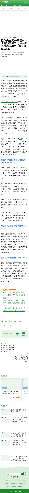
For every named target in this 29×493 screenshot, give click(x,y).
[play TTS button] (8, 76)
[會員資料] (24, 2)
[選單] (27, 2)
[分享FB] (3, 8)
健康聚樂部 (12, 483)
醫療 (20, 5)
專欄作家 (20, 486)
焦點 (2, 5)
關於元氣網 (5, 483)
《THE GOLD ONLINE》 (9, 102)
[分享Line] (11, 8)
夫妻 (20, 88)
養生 (7, 5)
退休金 (3, 91)
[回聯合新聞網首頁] (2, 2)
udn (2, 37)
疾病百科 (24, 483)
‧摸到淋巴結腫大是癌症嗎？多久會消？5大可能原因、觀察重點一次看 (14, 310)
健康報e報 (15, 477)
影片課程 (4, 388)
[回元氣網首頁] (6, 2)
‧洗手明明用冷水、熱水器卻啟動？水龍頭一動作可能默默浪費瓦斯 (14, 295)
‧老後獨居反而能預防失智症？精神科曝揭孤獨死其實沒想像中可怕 (14, 303)
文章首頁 (14, 486)
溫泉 (20, 139)
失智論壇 (13, 5)
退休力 (10, 37)
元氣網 (6, 37)
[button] (26, 5)
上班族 (3, 104)
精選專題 (18, 483)
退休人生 (17, 234)
